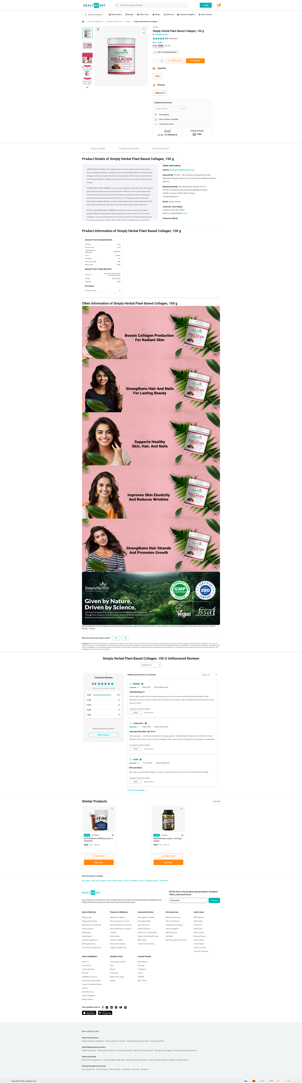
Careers (85, 988)
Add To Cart (176, 61)
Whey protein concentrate (91, 925)
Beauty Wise (164, 881)
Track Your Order (200, 947)
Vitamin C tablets (116, 940)
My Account (198, 929)
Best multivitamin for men (119, 921)
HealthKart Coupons (89, 977)
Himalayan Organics (152, 881)
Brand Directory (88, 992)
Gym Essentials (115, 1069)
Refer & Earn (86, 965)
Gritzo (140, 973)
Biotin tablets (115, 936)
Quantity (161, 68)
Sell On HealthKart (88, 996)
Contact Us (198, 925)
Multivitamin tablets (117, 917)
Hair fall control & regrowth (143, 1050)
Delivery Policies (200, 936)
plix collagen (86, 881)
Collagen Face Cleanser (174, 925)
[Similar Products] (99, 819)
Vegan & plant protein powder (138, 1041)
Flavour (161, 85)
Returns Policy (199, 940)
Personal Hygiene (172, 929)
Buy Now (195, 61)
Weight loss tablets (89, 1050)
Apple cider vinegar (117, 977)
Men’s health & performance (137, 1060)
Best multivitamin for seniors (120, 929)
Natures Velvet (118, 881)
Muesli (112, 969)
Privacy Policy (199, 944)
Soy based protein (157, 1041)
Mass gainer (86, 932)
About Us (85, 962)
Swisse (142, 881)
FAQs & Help (198, 921)
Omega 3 (113, 932)
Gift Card (170, 14)
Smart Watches (102, 1069)
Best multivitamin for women (121, 925)
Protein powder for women (115, 1041)
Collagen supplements (118, 947)
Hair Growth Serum (173, 921)
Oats (111, 965)
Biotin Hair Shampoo (173, 917)
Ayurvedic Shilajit (144, 921)
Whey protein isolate (89, 921)
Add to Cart (100, 856)
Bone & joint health (125, 1050)
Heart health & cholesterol (107, 1050)
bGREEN (141, 977)
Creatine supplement (90, 940)
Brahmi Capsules (144, 929)
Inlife (94, 881)
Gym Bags (135, 1069)
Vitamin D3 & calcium (118, 944)
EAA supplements (88, 944)
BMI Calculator (199, 917)
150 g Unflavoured (161, 687)
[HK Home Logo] (94, 5)
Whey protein (87, 917)
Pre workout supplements (91, 947)
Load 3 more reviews (135, 790)
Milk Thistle (142, 940)
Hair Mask (169, 936)
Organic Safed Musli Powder (148, 936)
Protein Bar (114, 973)
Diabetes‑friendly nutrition (179, 1060)
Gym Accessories (88, 1069)
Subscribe (214, 900)
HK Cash (85, 973)
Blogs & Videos (87, 999)
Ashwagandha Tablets (146, 917)
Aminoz (127, 881)
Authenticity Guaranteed (91, 981)
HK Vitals (141, 965)
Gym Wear (144, 1069)
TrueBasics (142, 969)
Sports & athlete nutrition (158, 1060)
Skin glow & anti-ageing (163, 1050)
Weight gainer (87, 936)
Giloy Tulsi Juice (143, 925)
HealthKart (134, 881)
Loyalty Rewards (88, 969)
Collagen (155, 27)
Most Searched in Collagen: (92, 876)
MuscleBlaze (142, 962)
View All (216, 801)
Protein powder (87, 929)
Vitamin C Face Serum (146, 944)
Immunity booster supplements (185, 1050)
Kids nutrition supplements (92, 1060)
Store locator (206, 14)
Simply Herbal (161, 34)
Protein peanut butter (118, 962)
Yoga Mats (126, 1069)
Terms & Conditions (201, 951)
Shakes (112, 981)
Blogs (157, 14)
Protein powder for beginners (93, 1041)
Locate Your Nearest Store (92, 984)
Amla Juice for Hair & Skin (147, 932)
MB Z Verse (142, 981)
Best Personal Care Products (176, 940)
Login (205, 5)
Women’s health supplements (114, 1060)
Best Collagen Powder (104, 881)
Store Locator (199, 932)
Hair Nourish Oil (171, 932)
